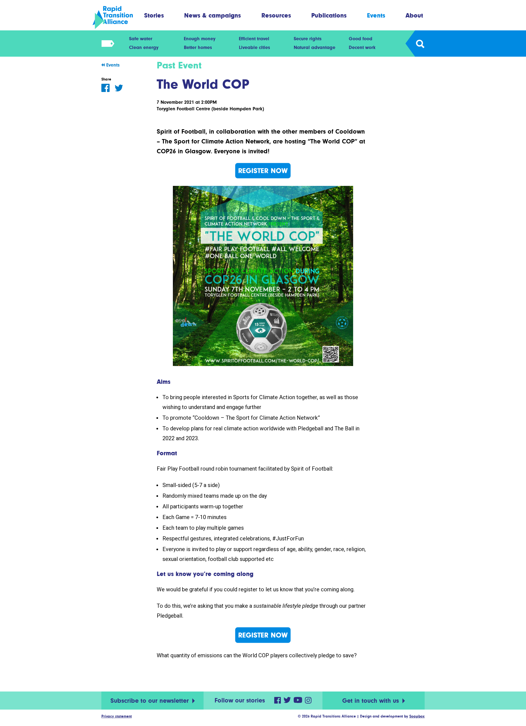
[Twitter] (119, 88)
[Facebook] (105, 88)
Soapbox (417, 716)
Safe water (140, 38)
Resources (276, 15)
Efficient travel (254, 38)
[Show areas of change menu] (106, 43)
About (414, 15)
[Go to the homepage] (117, 17)
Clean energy (143, 47)
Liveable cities (254, 47)
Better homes (198, 47)
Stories (154, 15)
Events (376, 15)
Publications (329, 15)
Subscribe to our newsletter (150, 700)
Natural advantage (314, 47)
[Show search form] (420, 43)
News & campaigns (212, 15)
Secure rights (308, 38)
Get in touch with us (371, 700)
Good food (360, 38)
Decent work (362, 47)
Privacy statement (116, 716)
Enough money (199, 38)
